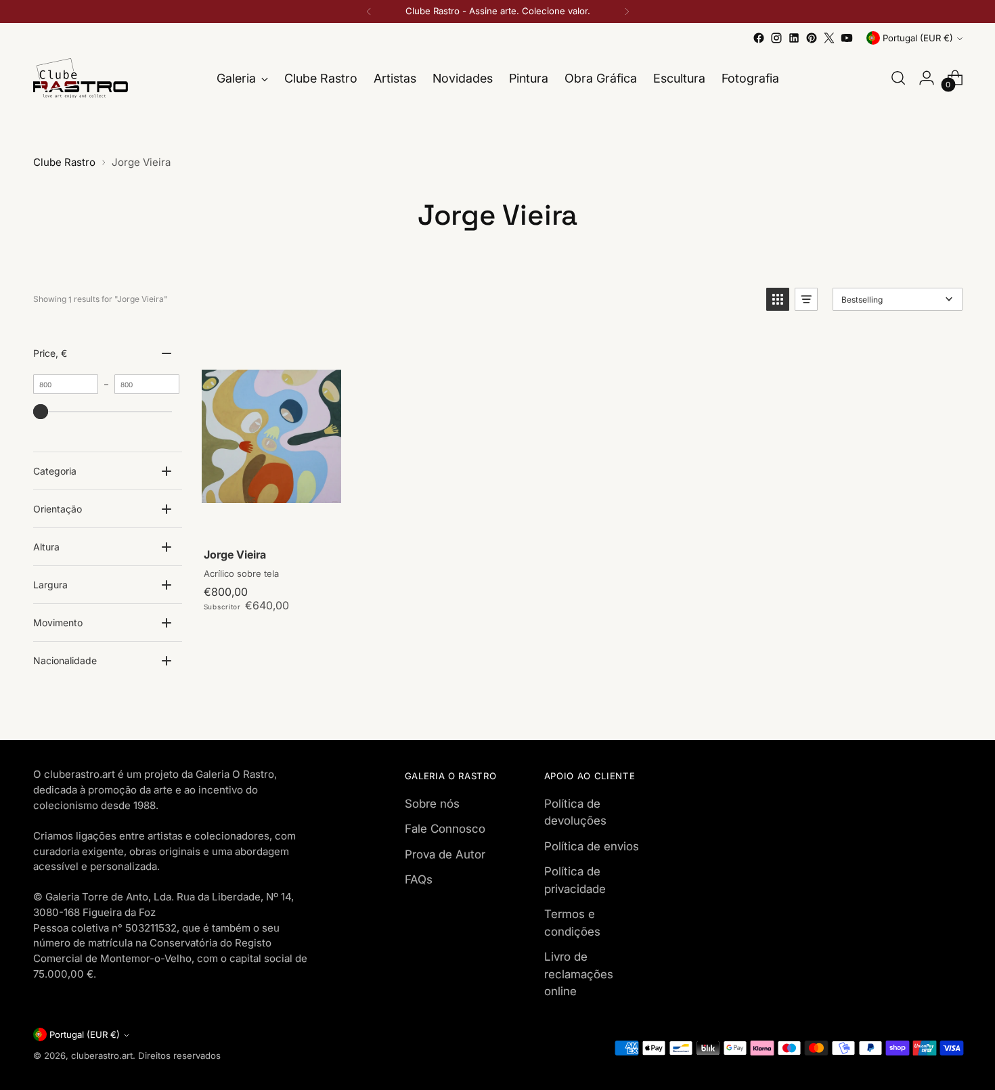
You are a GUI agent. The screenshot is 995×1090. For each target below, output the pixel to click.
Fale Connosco (445, 828)
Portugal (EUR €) (918, 37)
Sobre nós (432, 803)
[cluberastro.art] (80, 78)
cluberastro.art (102, 1055)
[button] (777, 299)
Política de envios (591, 846)
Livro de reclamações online (578, 974)
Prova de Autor (445, 854)
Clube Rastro (64, 162)
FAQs (419, 879)
